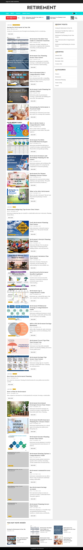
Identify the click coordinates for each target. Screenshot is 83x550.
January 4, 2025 (44, 542)
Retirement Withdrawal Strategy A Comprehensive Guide (39, 307)
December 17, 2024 (37, 193)
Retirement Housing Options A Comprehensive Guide (40, 454)
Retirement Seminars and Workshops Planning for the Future (39, 157)
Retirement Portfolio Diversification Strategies (38, 141)
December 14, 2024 (14, 211)
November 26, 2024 (37, 311)
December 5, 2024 (37, 259)
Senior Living (10, 465)
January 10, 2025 (37, 59)
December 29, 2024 (37, 126)
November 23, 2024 (37, 327)
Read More (10, 34)
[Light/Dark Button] (73, 13)
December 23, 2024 (37, 161)
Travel (9, 352)
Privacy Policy (26, 13)
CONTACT (18, 13)
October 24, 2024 (37, 490)
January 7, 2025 (37, 76)
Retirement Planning (16, 24)
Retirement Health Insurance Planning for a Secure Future (40, 421)
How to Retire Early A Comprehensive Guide (37, 124)
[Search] (76, 13)
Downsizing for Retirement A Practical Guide (40, 108)
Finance (9, 268)
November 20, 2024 (37, 344)
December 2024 (59, 58)
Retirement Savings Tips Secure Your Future (38, 358)
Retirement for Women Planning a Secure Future (38, 174)
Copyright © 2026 (35, 548)
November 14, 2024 (14, 378)
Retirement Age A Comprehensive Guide (37, 291)
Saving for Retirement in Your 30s (18, 27)
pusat (9, 29)
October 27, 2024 (37, 474)
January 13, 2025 (37, 42)
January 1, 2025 (37, 110)
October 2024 (58, 64)
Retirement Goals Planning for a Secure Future (40, 90)
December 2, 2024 (37, 275)
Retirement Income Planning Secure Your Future (39, 437)
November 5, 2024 (37, 423)
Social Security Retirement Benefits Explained (39, 273)
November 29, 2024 (37, 294)
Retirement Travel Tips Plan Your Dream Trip (39, 341)
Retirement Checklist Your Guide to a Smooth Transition (39, 40)
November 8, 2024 (37, 406)
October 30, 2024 (37, 457)
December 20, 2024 (37, 177)
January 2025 (58, 55)
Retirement (41, 7)
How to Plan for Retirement (16, 391)
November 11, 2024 (14, 393)
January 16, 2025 (14, 29)
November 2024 (59, 61)
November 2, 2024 (37, 440)
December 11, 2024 (37, 226)
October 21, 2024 (37, 507)
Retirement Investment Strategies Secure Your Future (40, 404)
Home (7, 13)
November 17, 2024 (37, 360)
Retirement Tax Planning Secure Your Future (38, 56)
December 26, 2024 (37, 143)
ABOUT (12, 13)
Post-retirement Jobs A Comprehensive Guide (37, 73)
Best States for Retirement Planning (19, 376)
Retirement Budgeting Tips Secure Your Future (23, 209)
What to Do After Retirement (39, 191)
